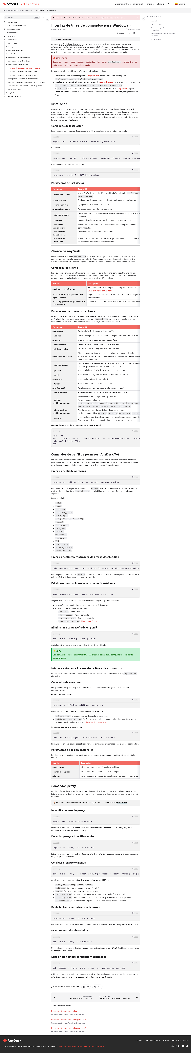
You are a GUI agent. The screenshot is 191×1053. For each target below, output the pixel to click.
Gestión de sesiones (107, 47)
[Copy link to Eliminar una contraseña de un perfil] (100, 628)
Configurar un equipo (15, 50)
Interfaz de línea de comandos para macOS (24, 72)
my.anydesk (11, 36)
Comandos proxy (156, 39)
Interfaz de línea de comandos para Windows (25, 68)
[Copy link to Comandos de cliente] (81, 268)
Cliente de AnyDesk (157, 24)
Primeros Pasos (12, 22)
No (99, 987)
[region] (95, 139)
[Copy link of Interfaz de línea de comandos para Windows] (131, 25)
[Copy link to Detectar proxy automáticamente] (98, 836)
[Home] (10, 4)
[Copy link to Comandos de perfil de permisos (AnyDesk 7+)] (122, 454)
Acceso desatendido (90, 275)
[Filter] (43, 17)
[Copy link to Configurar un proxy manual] (90, 863)
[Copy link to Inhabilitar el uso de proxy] (89, 810)
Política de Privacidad (86, 1046)
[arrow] (149, 21)
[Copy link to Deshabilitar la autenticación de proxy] (104, 907)
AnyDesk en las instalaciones (17, 93)
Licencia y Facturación (14, 29)
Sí (88, 987)
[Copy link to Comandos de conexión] (85, 682)
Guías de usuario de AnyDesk (16, 26)
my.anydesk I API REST (15, 89)
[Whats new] (168, 4)
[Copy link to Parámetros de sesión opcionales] (97, 750)
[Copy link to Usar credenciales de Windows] (93, 931)
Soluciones (139, 1040)
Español (181, 4)
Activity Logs (12, 43)
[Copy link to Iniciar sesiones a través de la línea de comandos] (125, 668)
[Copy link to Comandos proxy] (79, 786)
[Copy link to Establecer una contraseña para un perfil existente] (119, 583)
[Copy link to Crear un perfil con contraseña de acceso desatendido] (122, 557)
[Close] (137, 17)
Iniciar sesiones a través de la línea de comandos (163, 35)
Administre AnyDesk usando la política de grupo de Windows (26, 86)
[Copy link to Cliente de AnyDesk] (83, 251)
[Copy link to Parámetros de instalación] (88, 183)
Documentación (13, 10)
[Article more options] (138, 33)
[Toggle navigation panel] (47, 19)
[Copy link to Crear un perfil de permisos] (89, 471)
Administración (27, 10)
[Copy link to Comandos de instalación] (86, 126)
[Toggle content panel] (143, 18)
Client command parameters (100, 291)
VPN (57, 541)
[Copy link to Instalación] (71, 104)
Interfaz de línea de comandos (46, 10)
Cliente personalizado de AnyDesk (19, 57)
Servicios (166, 1040)
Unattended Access (89, 621)
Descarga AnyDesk (153, 1040)
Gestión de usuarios (14, 54)
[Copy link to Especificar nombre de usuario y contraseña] (110, 957)
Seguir (121, 33)
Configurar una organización (17, 47)
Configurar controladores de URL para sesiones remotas (26, 82)
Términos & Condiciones (67, 1046)
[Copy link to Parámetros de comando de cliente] (99, 311)
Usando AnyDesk (12, 33)
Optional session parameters (95, 722)
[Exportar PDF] (134, 33)
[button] (22, 17)
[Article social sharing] (129, 33)
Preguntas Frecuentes (14, 96)
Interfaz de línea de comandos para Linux (23, 75)
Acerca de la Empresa (180, 1040)
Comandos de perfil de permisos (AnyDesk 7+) (161, 29)
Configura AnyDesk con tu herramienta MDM (23, 79)
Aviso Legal (100, 1046)
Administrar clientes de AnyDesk (19, 61)
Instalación (154, 21)
